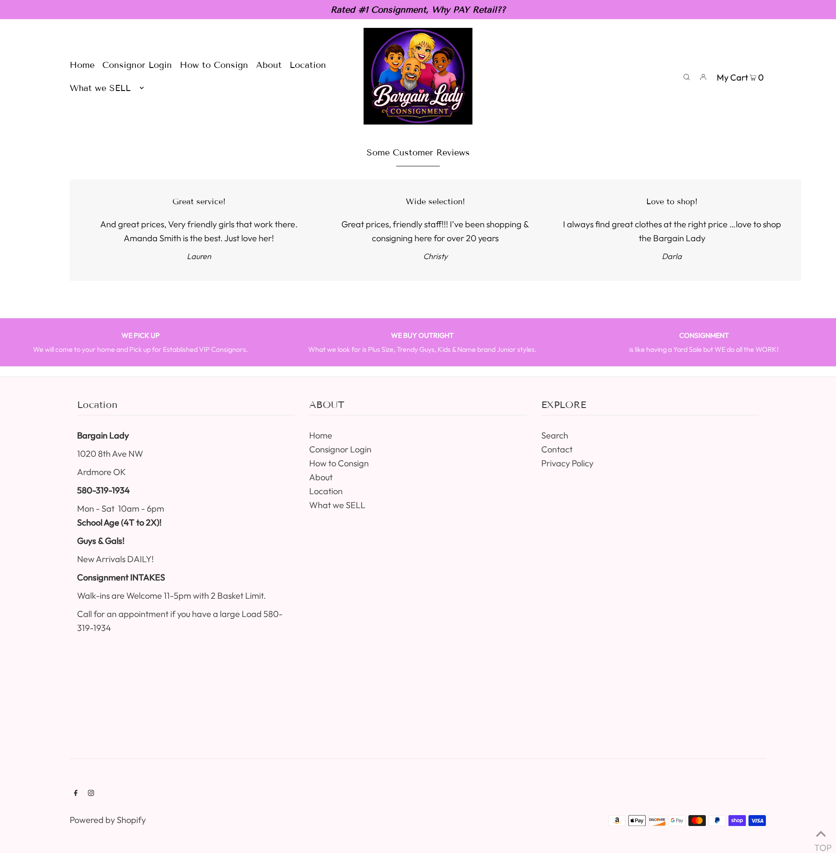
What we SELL (337, 504)
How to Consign (339, 463)
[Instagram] (91, 793)
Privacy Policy (567, 463)
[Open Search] (686, 76)
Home (320, 435)
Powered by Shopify (108, 819)
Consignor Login (340, 449)
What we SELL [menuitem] (100, 88)
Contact (557, 449)
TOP (820, 843)
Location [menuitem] (308, 65)
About (321, 477)
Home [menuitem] (82, 65)
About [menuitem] (269, 65)
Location (326, 491)
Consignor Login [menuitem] (137, 65)
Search (554, 435)
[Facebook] (76, 793)
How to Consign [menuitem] (214, 65)
